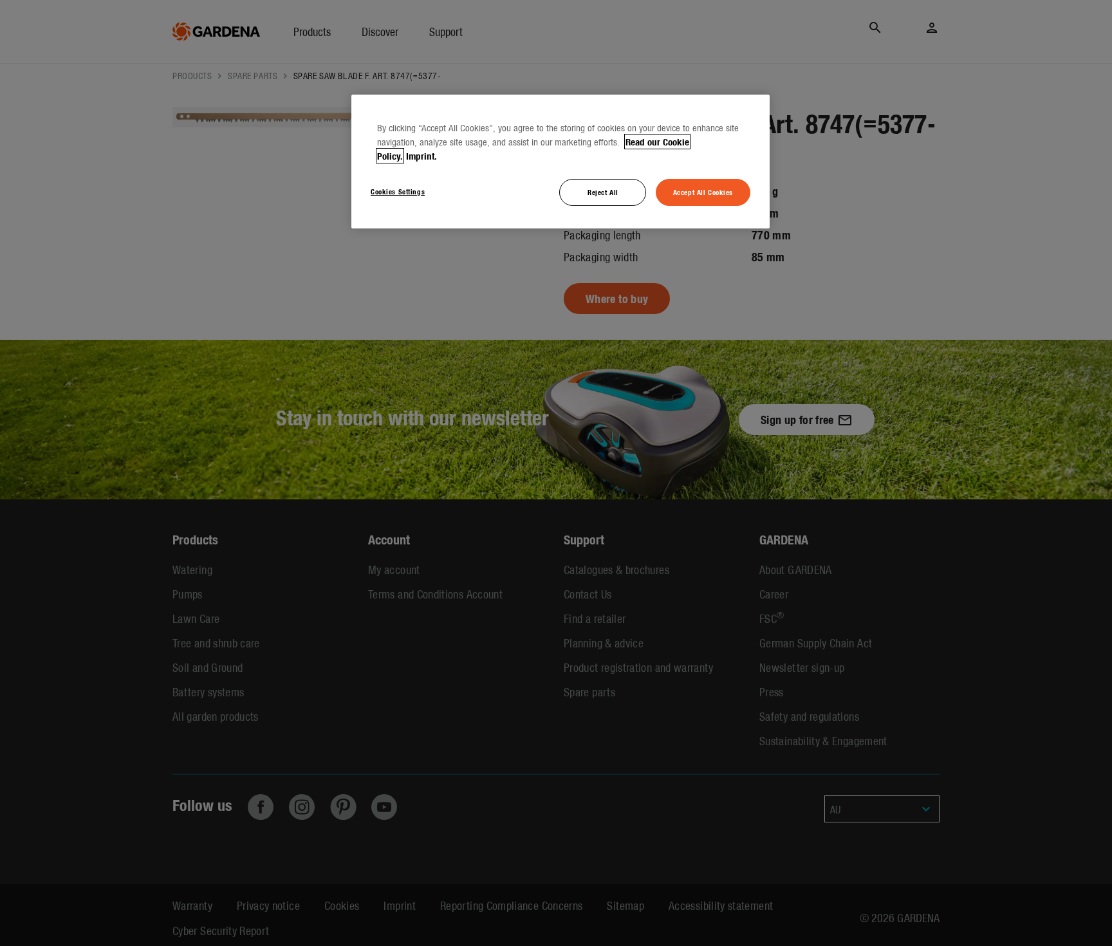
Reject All (603, 192)
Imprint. (421, 155)
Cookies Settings (398, 191)
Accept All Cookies (703, 192)
